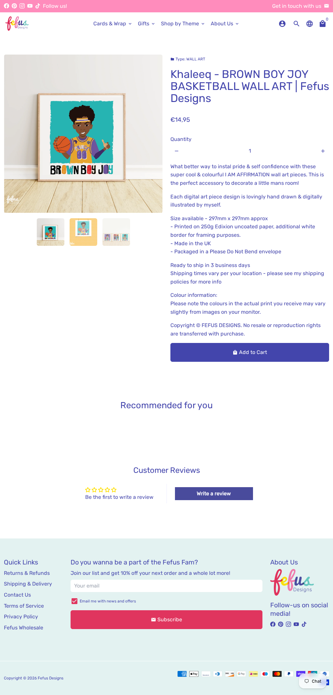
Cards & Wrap (113, 23)
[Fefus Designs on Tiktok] (37, 6)
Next (154, 134)
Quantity (181, 139)
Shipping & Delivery (28, 584)
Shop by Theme (183, 23)
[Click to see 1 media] (50, 232)
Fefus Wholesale (23, 628)
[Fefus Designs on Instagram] (22, 6)
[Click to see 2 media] (83, 232)
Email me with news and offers (108, 601)
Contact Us (17, 595)
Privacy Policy (21, 616)
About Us (225, 23)
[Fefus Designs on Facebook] (6, 6)
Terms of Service (24, 606)
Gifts (147, 23)
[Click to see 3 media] (116, 232)
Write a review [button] (214, 493)
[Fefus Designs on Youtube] (30, 6)
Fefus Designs (50, 678)
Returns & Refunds (27, 573)
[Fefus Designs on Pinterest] (14, 6)
